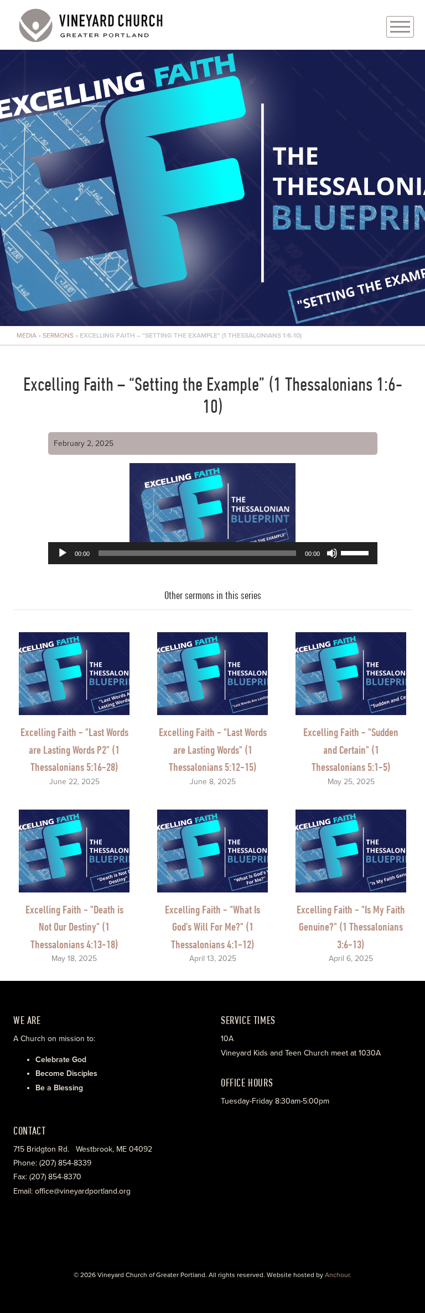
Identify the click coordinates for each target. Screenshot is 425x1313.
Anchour (337, 1275)
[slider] (356, 552)
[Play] (62, 553)
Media (27, 335)
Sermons (58, 335)
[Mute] (332, 553)
